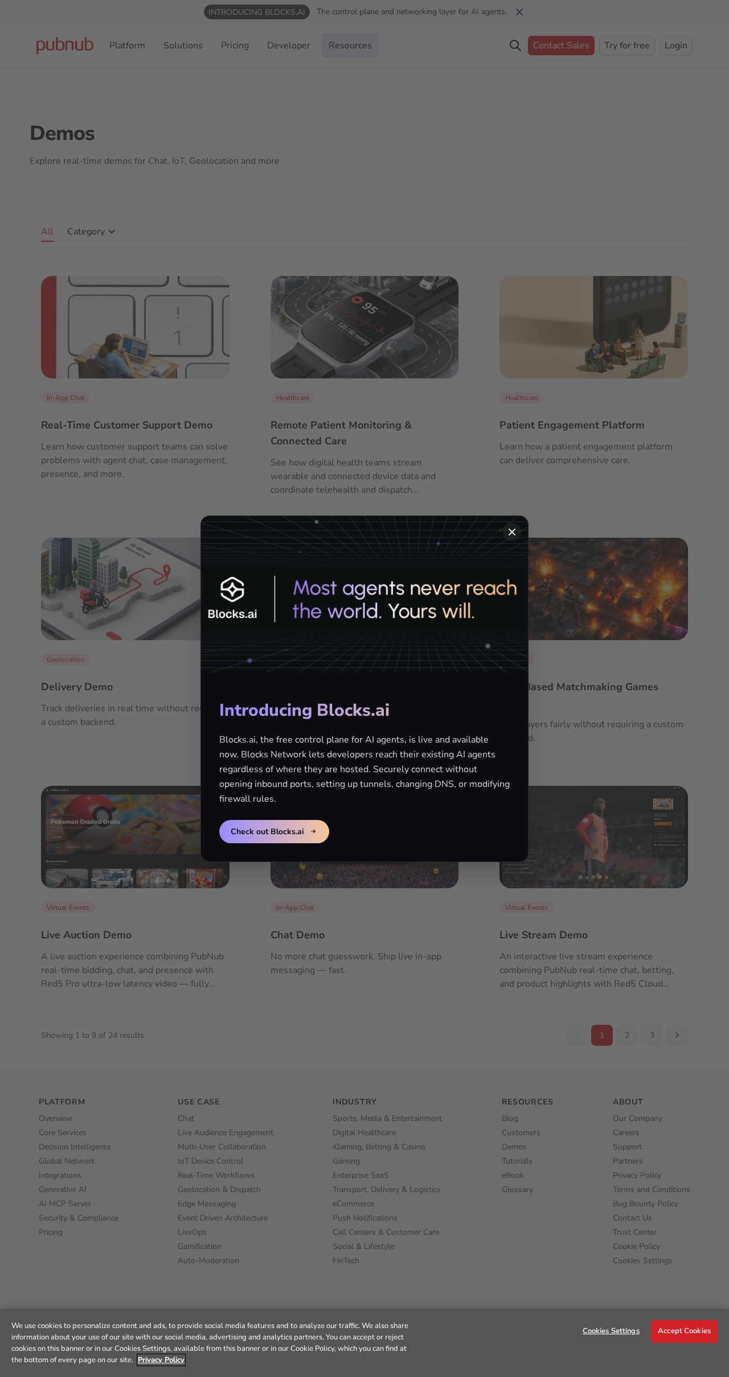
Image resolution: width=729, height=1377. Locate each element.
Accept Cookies (684, 1331)
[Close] (512, 532)
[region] (364, 1343)
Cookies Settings (611, 1331)
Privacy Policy (161, 1360)
